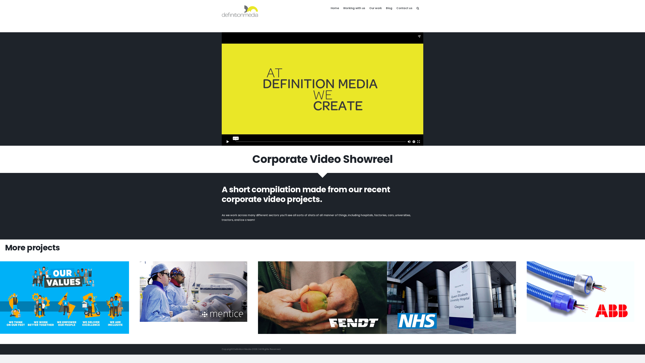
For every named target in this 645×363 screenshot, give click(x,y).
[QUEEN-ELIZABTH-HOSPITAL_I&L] (451, 263)
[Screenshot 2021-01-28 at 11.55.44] (64, 263)
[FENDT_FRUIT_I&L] (322, 263)
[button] (418, 8)
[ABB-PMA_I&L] (580, 263)
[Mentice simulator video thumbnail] (193, 263)
